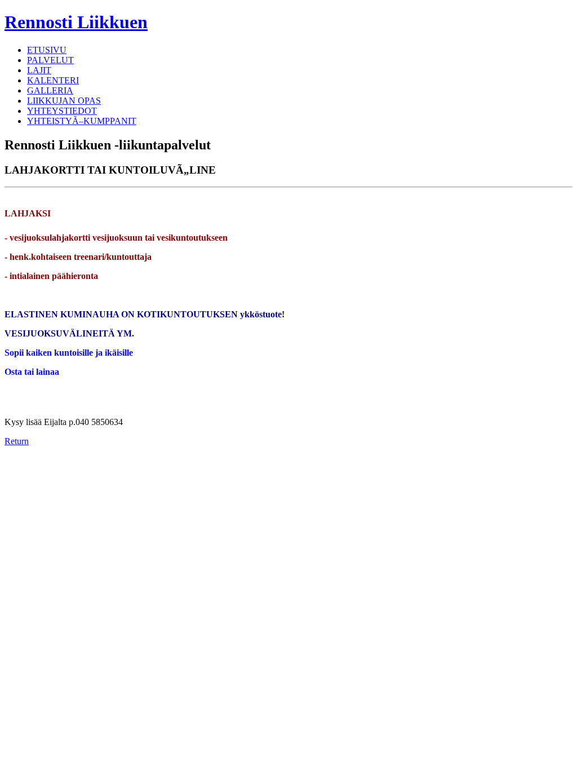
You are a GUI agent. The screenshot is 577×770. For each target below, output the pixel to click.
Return (17, 441)
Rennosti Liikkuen (76, 22)
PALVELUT (50, 60)
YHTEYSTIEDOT (62, 111)
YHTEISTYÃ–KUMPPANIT (81, 121)
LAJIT (39, 70)
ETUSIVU (46, 50)
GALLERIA (50, 90)
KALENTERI (53, 80)
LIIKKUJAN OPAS (64, 100)
